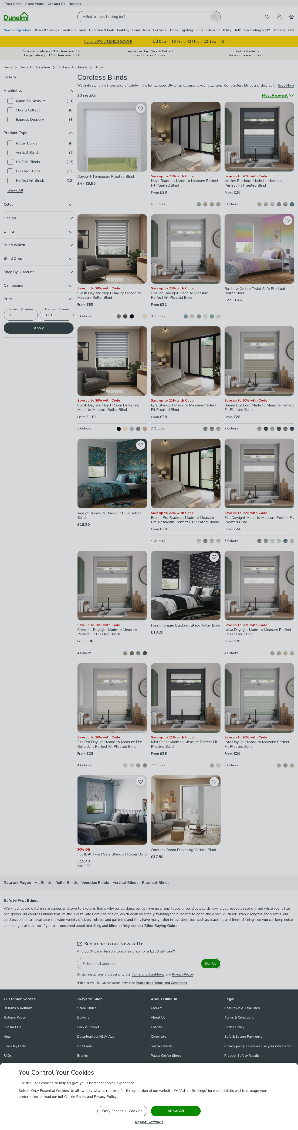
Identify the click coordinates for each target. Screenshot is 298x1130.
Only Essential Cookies (122, 1110)
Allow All (175, 1110)
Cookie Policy (75, 1096)
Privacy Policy (105, 1096)
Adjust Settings (149, 1122)
